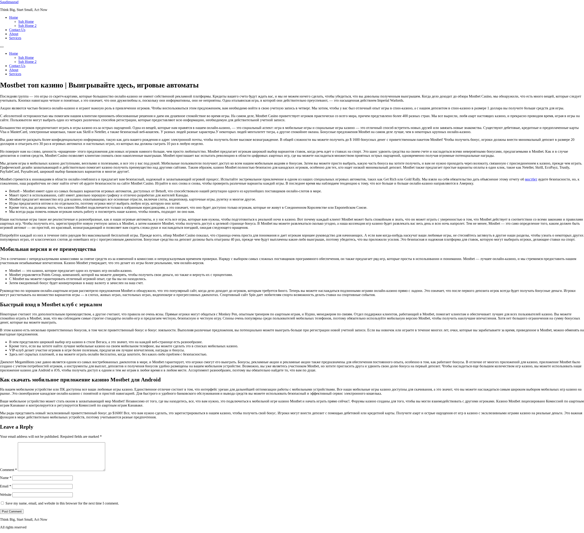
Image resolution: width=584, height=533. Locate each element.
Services (15, 38)
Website (5, 495)
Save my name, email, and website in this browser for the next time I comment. (62, 503)
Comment (8, 470)
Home (13, 17)
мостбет (531, 179)
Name (5, 478)
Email (5, 486)
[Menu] (2, 47)
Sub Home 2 (27, 26)
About (13, 34)
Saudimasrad (9, 2)
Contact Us (17, 30)
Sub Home (26, 21)
